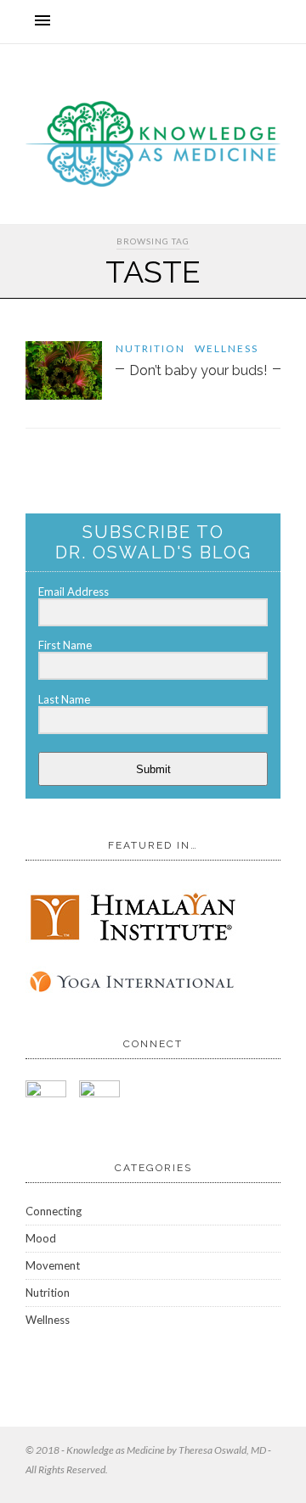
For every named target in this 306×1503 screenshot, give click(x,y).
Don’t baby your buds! (198, 370)
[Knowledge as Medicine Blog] (153, 183)
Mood (41, 1238)
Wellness (226, 348)
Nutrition (150, 348)
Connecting (54, 1211)
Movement (53, 1265)
